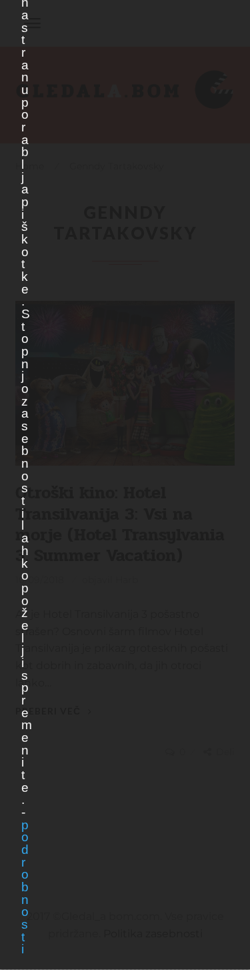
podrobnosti (24, 887)
